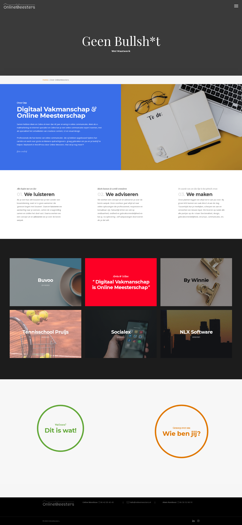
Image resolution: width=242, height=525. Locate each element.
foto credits (22, 151)
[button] (236, 6)
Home (45, 80)
